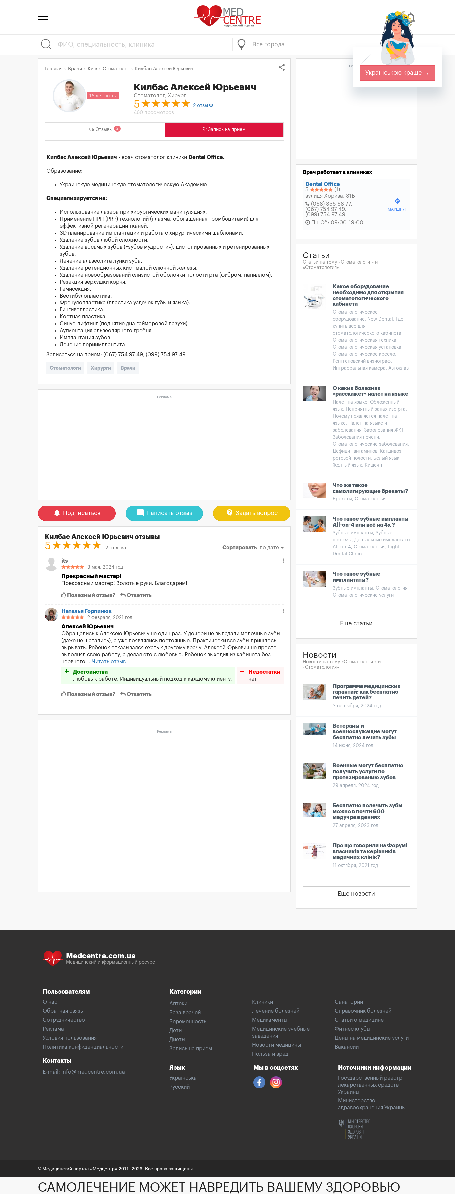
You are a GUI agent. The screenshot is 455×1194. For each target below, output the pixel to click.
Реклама (53, 1029)
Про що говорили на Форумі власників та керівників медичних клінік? (370, 851)
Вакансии (347, 1047)
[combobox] (324, 45)
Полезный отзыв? (90, 595)
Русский (179, 1087)
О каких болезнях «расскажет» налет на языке (370, 391)
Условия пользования (70, 1038)
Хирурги (101, 368)
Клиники (262, 1002)
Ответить (139, 595)
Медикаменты (269, 1020)
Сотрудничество (64, 1020)
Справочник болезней (363, 1011)
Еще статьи (356, 623)
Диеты (177, 1039)
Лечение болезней (275, 1011)
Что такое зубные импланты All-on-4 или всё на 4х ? (371, 522)
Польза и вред (270, 1054)
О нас (50, 1002)
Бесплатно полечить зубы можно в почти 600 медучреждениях (368, 811)
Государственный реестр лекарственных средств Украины (370, 1084)
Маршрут (397, 204)
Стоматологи (65, 368)
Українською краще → (397, 73)
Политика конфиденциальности (83, 1047)
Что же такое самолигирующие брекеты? (370, 488)
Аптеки (178, 1003)
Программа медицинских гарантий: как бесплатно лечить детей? (367, 692)
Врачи (128, 368)
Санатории (349, 1002)
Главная (53, 69)
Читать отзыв (109, 661)
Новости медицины (276, 1045)
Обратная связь (63, 1011)
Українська (183, 1078)
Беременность (187, 1021)
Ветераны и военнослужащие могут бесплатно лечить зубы (365, 731)
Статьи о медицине (359, 1020)
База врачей (185, 1012)
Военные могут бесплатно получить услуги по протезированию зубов (368, 771)
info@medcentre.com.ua (93, 1072)
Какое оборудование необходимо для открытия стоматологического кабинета (368, 295)
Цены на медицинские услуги (372, 1038)
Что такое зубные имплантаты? (356, 577)
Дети (175, 1030)
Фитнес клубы (352, 1029)
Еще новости (356, 893)
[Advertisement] (164, 448)
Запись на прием (190, 1048)
